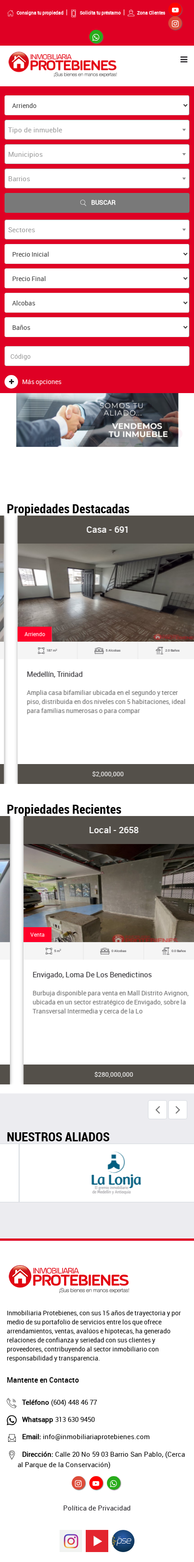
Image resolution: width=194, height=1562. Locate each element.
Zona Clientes (151, 12)
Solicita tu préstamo (100, 12)
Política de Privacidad (97, 1507)
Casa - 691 (97, 529)
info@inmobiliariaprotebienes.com (86, 1436)
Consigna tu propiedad (40, 12)
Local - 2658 (97, 830)
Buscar (103, 202)
